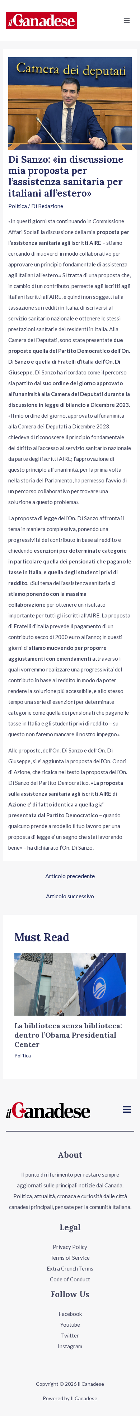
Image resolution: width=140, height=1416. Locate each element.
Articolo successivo (70, 896)
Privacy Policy (70, 1247)
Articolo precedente (70, 875)
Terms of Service (70, 1257)
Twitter (70, 1335)
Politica (17, 206)
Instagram (70, 1346)
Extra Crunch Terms (70, 1268)
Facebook (70, 1314)
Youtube (70, 1324)
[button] (127, 1110)
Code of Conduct (70, 1279)
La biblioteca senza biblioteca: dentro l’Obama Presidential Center (68, 1035)
